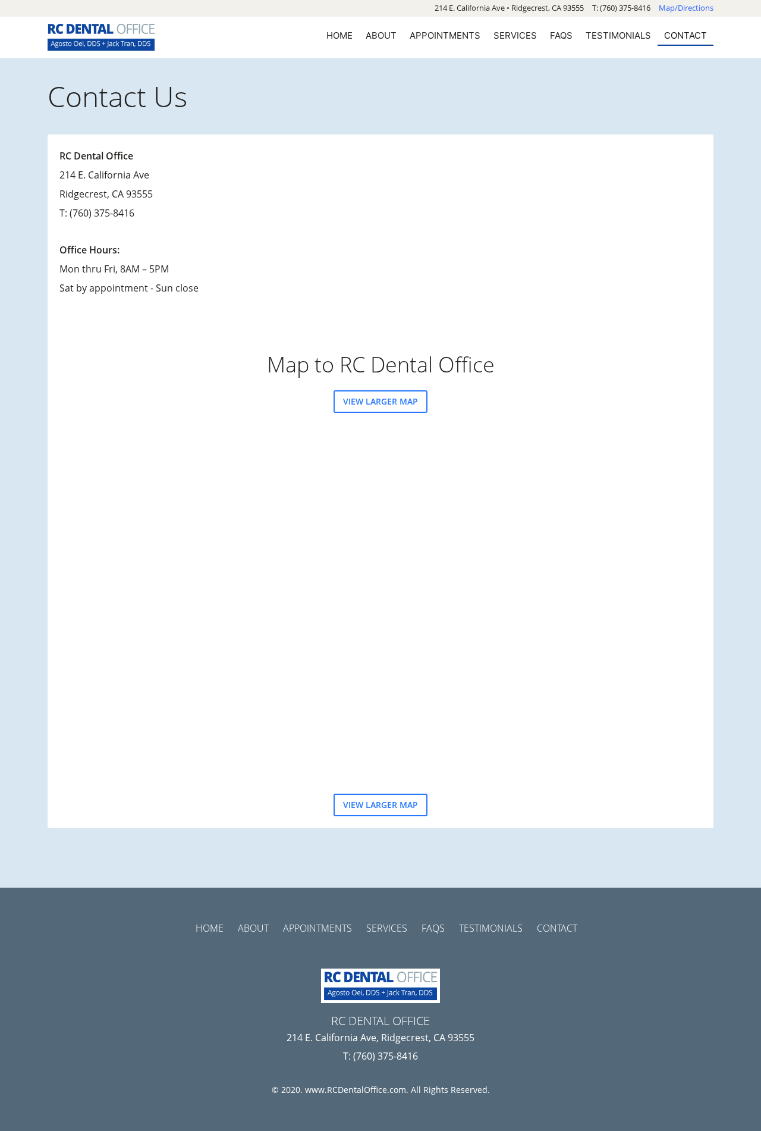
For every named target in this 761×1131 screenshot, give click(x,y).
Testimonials (618, 35)
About (381, 35)
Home (339, 35)
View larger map (380, 401)
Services (515, 35)
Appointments (445, 35)
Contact (685, 35)
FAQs (561, 35)
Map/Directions (686, 7)
